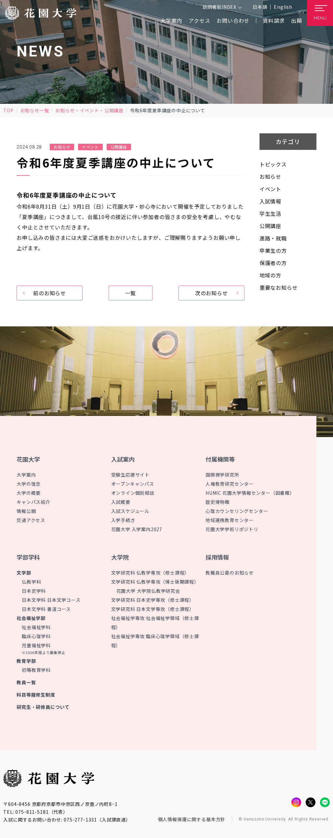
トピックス (273, 164)
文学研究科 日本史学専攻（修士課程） (152, 600)
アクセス (199, 20)
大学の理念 (29, 483)
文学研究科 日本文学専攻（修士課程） (152, 609)
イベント (89, 110)
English (283, 7)
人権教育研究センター (230, 483)
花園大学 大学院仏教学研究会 (148, 591)
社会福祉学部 (31, 618)
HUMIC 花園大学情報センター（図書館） (250, 493)
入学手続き (123, 520)
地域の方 (270, 275)
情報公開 (26, 511)
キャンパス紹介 (33, 502)
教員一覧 (26, 682)
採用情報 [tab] (217, 557)
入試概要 (120, 502)
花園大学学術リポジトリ (232, 529)
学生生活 (270, 213)
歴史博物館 (218, 502)
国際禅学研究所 (222, 474)
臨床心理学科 (36, 636)
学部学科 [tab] (28, 557)
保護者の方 (273, 263)
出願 (296, 20)
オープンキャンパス (132, 483)
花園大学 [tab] (28, 459)
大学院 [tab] (120, 557)
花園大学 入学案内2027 (136, 529)
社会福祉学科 (36, 627)
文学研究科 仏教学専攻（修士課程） (150, 572)
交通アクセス (31, 520)
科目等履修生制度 (36, 694)
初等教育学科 (36, 670)
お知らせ (64, 110)
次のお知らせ (211, 293)
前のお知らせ (49, 293)
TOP (8, 110)
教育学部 (26, 661)
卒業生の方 (273, 250)
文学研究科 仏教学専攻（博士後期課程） (155, 581)
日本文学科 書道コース (46, 609)
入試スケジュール (130, 511)
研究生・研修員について (43, 707)
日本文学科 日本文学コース (51, 600)
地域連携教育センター (230, 520)
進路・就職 (273, 238)
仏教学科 (31, 581)
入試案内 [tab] (123, 459)
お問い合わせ (233, 20)
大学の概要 (29, 493)
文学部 (24, 572)
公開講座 (114, 110)
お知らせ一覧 (34, 110)
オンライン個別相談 (132, 493)
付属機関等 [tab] (220, 459)
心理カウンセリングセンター (237, 511)
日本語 (260, 7)
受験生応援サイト (130, 474)
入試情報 (270, 201)
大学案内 (26, 474)
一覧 (130, 293)
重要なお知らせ (279, 287)
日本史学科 (34, 591)
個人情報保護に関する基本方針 (192, 819)
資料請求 (274, 20)
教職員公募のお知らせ (230, 572)
